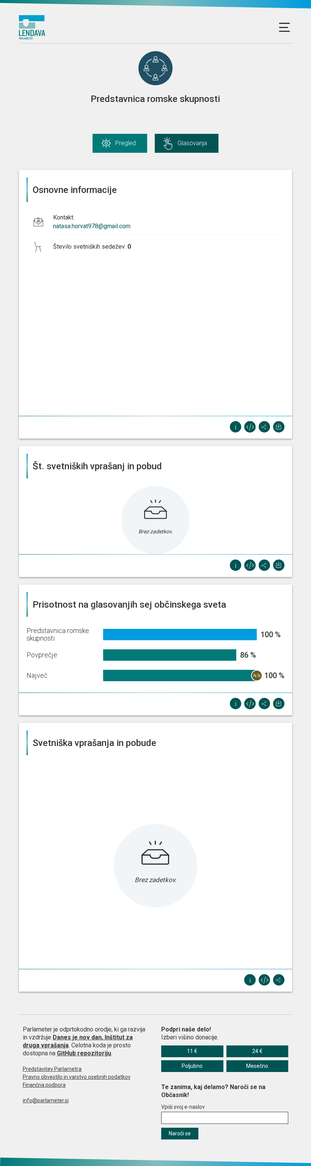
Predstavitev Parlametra (52, 1069)
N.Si (257, 676)
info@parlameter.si (46, 1100)
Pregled (125, 143)
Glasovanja (192, 143)
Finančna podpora (44, 1085)
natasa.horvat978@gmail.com (91, 226)
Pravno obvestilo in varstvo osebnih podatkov (76, 1077)
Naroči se (180, 1133)
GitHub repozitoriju (84, 1053)
